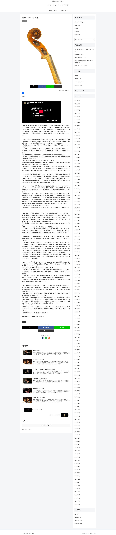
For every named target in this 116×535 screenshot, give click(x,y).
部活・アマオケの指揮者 (81, 65)
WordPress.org (78, 85)
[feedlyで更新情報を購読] (46, 338)
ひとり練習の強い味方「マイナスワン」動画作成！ (84, 61)
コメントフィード (79, 82)
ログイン (77, 75)
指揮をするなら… (79, 54)
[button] (58, 86)
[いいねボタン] (23, 97)
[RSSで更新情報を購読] (49, 338)
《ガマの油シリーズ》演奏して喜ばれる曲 (84, 50)
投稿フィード (78, 78)
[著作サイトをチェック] (43, 338)
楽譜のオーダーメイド (80, 57)
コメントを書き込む (46, 425)
